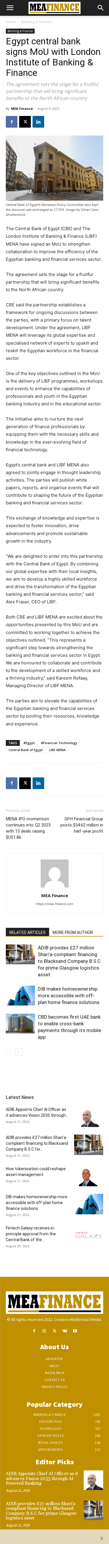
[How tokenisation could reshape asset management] (88, 1176)
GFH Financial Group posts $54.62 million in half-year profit (81, 825)
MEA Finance (22, 108)
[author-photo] (55, 887)
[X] (25, 122)
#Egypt (29, 743)
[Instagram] (44, 1331)
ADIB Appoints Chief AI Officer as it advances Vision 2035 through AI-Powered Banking (42, 1478)
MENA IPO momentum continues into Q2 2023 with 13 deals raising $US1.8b (28, 828)
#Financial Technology (59, 743)
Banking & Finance (36, 21)
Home (11, 21)
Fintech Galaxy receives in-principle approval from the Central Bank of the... (31, 1234)
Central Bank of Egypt (25, 750)
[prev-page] (9, 1051)
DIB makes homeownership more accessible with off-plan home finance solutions (68, 995)
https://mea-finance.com (54, 904)
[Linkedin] (38, 122)
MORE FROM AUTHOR (73, 932)
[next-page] (18, 1051)
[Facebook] (11, 122)
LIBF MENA (57, 750)
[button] (10, 8)
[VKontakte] (64, 1331)
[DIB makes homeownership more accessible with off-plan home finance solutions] (20, 996)
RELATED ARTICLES (27, 932)
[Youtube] (74, 1331)
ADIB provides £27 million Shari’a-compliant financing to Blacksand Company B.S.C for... (37, 1143)
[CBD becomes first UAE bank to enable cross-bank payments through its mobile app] (20, 1024)
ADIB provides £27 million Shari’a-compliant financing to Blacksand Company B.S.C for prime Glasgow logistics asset (69, 961)
